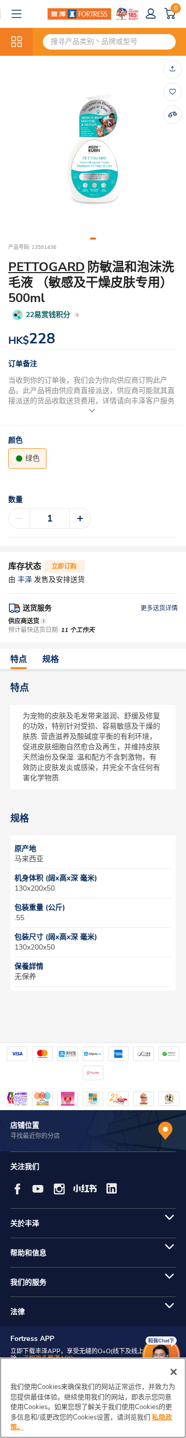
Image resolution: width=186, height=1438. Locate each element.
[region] (93, 1397)
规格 (50, 659)
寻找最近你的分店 (35, 1136)
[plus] (80, 518)
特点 (18, 659)
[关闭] (173, 1372)
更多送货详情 (159, 608)
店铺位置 (24, 1125)
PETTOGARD (46, 267)
